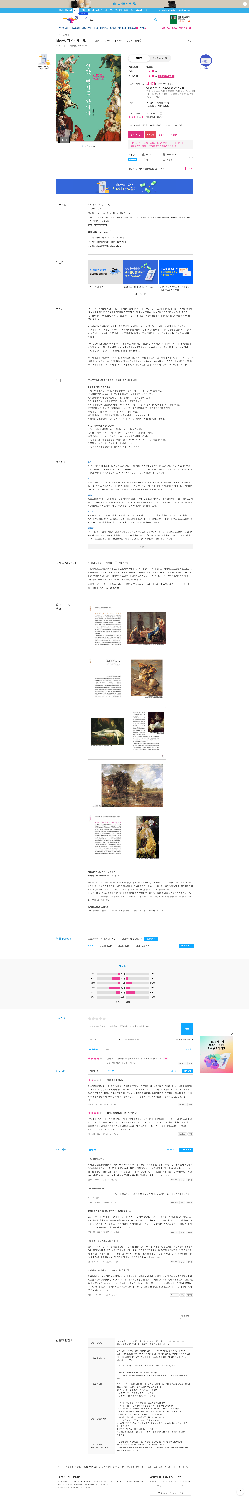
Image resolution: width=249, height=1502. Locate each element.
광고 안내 (167, 1467)
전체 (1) (105, 1049)
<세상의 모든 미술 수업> (157, 584)
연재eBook (132, 28)
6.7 (143, 117)
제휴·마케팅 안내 (127, 1467)
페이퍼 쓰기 (186, 1149)
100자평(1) (151, 117)
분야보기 (64, 28)
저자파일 (109, 563)
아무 (108, 1063)
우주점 (126, 10)
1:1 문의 (160, 1486)
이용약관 (78, 1467)
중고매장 (118, 10)
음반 (132, 10)
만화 (168, 28)
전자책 (76, 10)
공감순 (174, 1071)
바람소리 (91, 1134)
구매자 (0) (93, 1071)
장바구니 (187, 10)
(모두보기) (117, 588)
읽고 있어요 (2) (124, 946)
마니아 (91, 946)
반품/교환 (159, 1341)
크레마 (169, 160)
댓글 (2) (113, 1202)
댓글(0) (113, 1104)
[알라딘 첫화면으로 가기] (71, 19)
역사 (98, 237)
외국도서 (90, 10)
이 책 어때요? (186, 946)
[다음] (112, 97)
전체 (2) (111, 1071)
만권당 (83, 10)
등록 (187, 1029)
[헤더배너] (180, 19)
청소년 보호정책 (105, 1467)
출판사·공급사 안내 (155, 1467)
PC (147, 160)
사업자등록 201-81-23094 (81, 1481)
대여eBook (122, 28)
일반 (163, 28)
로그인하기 (151, 939)
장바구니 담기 (136, 135)
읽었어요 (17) (142, 946)
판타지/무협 (183, 28)
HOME (61, 10)
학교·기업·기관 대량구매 (182, 1467)
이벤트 (95, 28)
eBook (91, 20)
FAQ (181, 1486)
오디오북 (113, 28)
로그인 (158, 10)
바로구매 (150, 135)
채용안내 (69, 1467)
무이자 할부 (155, 125)
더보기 (136, 447)
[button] (136, 294)
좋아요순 (171, 1149)
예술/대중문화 (102, 242)
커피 (145, 10)
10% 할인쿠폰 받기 (165, 76)
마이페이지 (171, 10)
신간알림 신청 (104, 232)
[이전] (64, 97)
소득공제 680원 (172, 125)
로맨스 (174, 28)
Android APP (171, 155)
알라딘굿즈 (99, 10)
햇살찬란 (91, 1232)
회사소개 (61, 1467)
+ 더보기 (167, 1175)
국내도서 (68, 10)
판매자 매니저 (141, 1467)
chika (90, 1202)
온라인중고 (109, 10)
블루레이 (138, 10)
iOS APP (149, 155)
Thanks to (182, 1063)
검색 (155, 20)
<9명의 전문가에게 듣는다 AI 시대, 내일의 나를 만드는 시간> (121, 584)
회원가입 (164, 10)
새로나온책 (86, 28)
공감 (190, 1063)
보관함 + (174, 135)
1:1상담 (150, 1341)
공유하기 (189, 41)
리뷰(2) (160, 117)
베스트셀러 (76, 28)
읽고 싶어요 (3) (106, 946)
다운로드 (132, 159)
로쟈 (89, 1180)
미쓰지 (90, 1295)
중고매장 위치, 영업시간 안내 (172, 1493)
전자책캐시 (104, 28)
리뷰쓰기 (187, 1071)
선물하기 (162, 135)
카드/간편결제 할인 (136, 125)
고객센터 (180, 10)
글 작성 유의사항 (183, 1039)
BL (190, 28)
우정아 (58, 46)
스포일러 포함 (134, 1039)
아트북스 (73, 46)
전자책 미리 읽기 (89, 146)
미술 (112, 242)
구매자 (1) (93, 1049)
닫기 (245, 4)
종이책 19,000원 (160, 58)
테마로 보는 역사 (109, 237)
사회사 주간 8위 (135, 113)
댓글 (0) (132, 1063)
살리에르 (91, 1262)
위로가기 (240, 1492)
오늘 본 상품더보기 (184, 1317)
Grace (90, 1104)
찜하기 (189, 1180)
